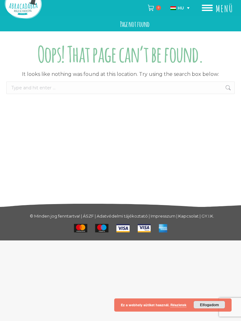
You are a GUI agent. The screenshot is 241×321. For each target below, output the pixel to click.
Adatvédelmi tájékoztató (122, 215)
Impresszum (163, 215)
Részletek (178, 305)
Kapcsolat (188, 215)
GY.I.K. (207, 215)
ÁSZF (88, 215)
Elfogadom (209, 305)
